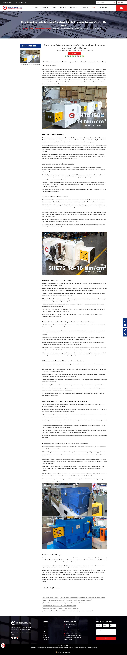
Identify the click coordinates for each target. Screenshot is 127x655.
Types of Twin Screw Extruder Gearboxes (53, 600)
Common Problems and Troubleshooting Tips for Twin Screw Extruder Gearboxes (64, 603)
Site (92, 50)
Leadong (95, 647)
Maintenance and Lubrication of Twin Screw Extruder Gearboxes (59, 605)
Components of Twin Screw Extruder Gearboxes (79, 600)
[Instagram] (17, 638)
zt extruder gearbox (87, 611)
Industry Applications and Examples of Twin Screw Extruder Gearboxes (61, 611)
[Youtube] (15, 638)
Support (45, 633)
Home (44, 625)
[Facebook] (12, 638)
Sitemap (76, 647)
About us (45, 629)
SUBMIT (106, 638)
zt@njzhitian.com (22, 2)
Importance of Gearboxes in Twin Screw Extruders (92, 597)
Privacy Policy (46, 639)
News (44, 635)
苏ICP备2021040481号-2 (63, 646)
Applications (46, 631)
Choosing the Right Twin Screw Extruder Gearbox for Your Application (60, 608)
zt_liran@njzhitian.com (71, 633)
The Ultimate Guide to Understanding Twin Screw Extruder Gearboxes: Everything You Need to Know (30, 64)
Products (45, 627)
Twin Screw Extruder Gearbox (50, 597)
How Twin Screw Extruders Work (69, 597)
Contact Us (46, 637)
